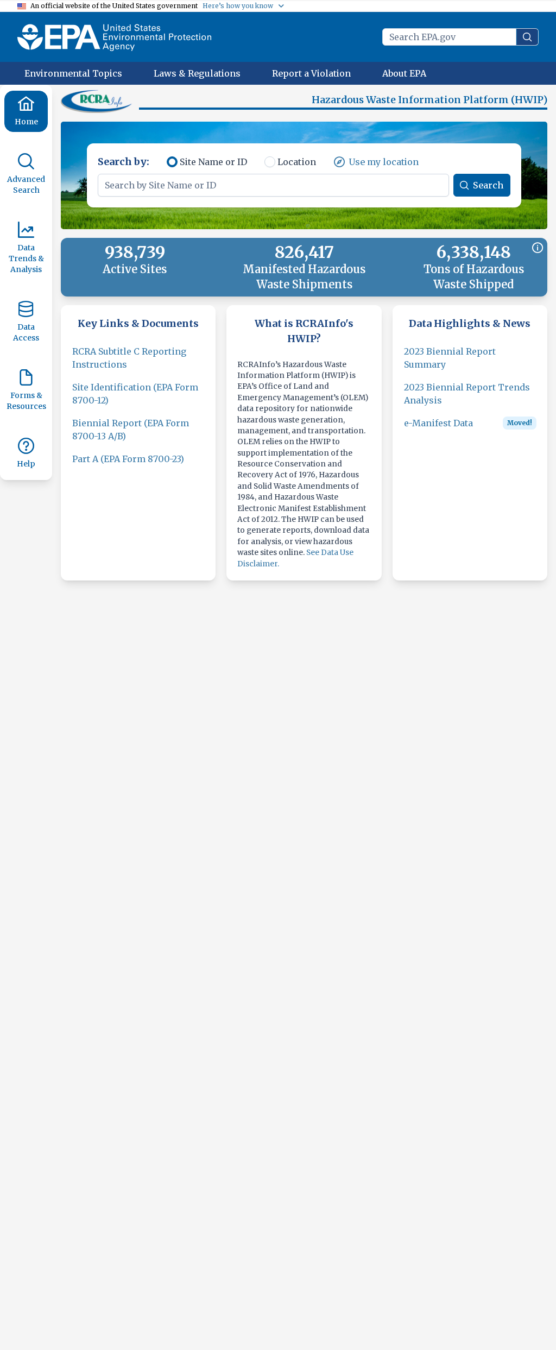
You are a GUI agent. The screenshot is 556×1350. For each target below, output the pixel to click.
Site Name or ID (213, 161)
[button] (98, 101)
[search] (527, 37)
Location (296, 161)
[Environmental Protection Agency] (114, 37)
